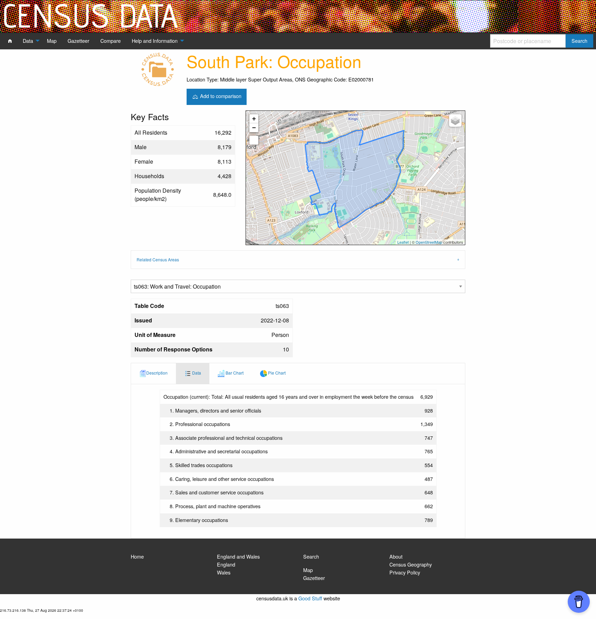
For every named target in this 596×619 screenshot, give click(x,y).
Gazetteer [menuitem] (78, 40)
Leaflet (403, 242)
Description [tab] (157, 373)
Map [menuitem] (52, 40)
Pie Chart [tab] (276, 373)
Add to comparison (220, 95)
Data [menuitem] (28, 40)
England (226, 564)
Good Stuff (310, 598)
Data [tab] (196, 373)
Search (311, 556)
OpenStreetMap (429, 242)
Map (308, 569)
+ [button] (254, 118)
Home (137, 556)
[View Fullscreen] (253, 140)
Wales (223, 572)
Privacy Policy (404, 572)
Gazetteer (314, 577)
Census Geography (410, 564)
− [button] (254, 127)
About (396, 556)
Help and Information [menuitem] (155, 40)
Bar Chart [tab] (234, 373)
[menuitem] (10, 40)
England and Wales (238, 556)
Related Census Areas (158, 259)
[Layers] (455, 120)
